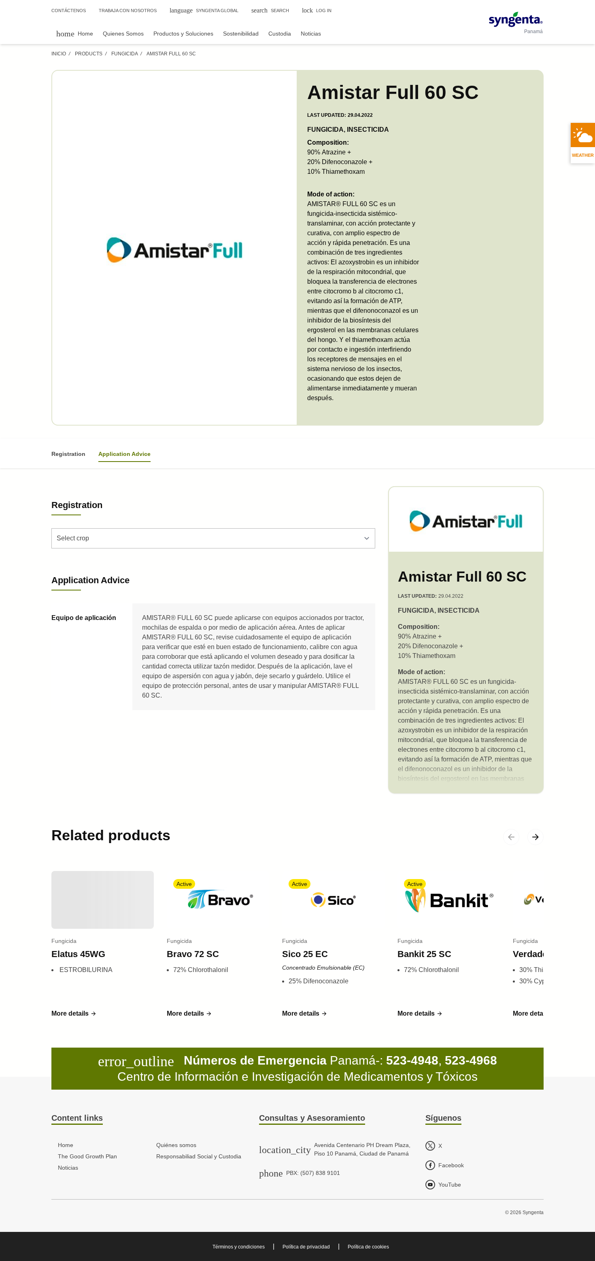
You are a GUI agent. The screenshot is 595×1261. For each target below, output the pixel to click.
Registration (68, 454)
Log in (317, 10)
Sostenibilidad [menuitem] (241, 33)
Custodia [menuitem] (279, 33)
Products (88, 54)
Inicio (58, 54)
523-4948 (412, 1060)
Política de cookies (368, 1247)
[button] (74, 1013)
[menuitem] (74, 33)
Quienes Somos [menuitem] (123, 33)
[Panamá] (516, 19)
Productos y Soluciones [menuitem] (183, 33)
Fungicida (124, 54)
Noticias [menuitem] (311, 33)
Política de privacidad (306, 1247)
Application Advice (124, 454)
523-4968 (471, 1060)
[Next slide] (535, 837)
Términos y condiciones (238, 1247)
